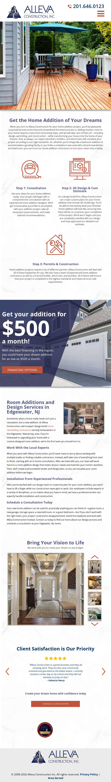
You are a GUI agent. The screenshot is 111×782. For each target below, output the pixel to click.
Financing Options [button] (22, 370)
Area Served (55, 778)
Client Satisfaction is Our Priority (55, 648)
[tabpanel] (55, 343)
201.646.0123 (88, 6)
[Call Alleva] (70, 7)
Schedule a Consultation (55, 703)
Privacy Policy (89, 774)
